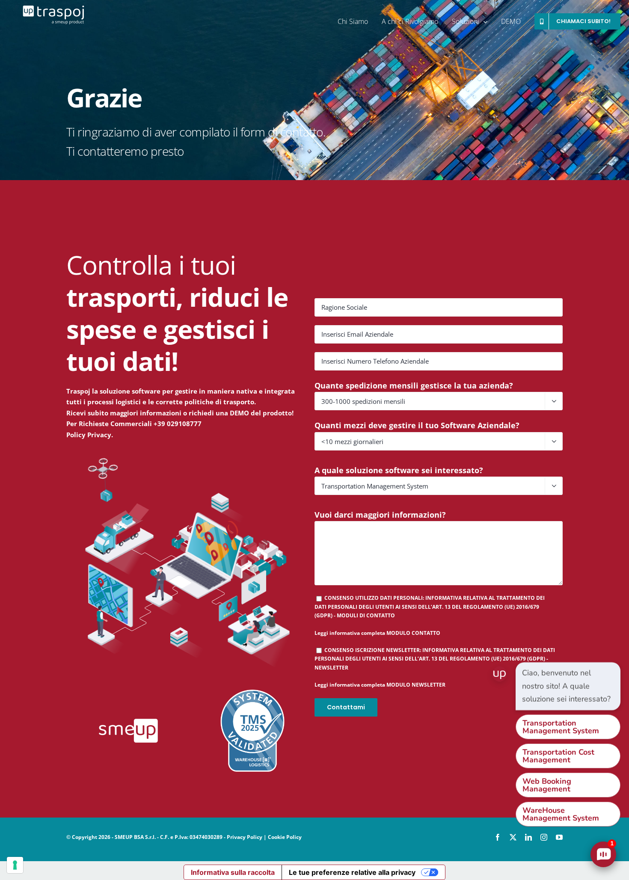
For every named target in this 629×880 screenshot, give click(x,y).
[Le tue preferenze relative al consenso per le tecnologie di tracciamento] (15, 865)
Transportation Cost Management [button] (558, 756)
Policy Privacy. (89, 434)
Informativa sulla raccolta (233, 872)
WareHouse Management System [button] (560, 814)
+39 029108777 (178, 423)
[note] (568, 686)
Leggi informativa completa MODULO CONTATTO (377, 633)
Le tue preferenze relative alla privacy (352, 872)
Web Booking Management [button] (546, 785)
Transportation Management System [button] (560, 727)
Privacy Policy (244, 837)
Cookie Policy (285, 837)
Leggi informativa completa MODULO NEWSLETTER (379, 684)
